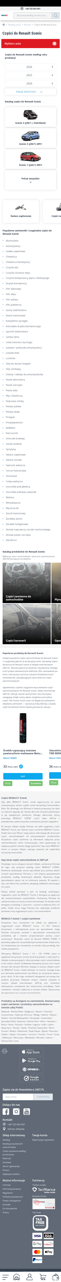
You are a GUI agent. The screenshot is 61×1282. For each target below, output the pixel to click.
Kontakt (6, 1204)
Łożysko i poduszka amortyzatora (24, 347)
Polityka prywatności (13, 1196)
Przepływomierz (14, 422)
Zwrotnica (11, 540)
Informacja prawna (12, 1188)
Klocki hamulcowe (15, 315)
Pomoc (6, 1170)
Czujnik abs (12, 267)
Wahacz (10, 497)
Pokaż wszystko (26, 91)
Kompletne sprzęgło (17, 321)
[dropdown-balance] (56, 1277)
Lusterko (10, 358)
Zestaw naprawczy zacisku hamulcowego (28, 529)
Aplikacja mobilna (11, 1174)
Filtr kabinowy (13, 289)
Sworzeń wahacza (15, 465)
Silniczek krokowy (15, 438)
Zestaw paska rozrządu (18, 535)
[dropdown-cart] (43, 1277)
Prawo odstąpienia (12, 1200)
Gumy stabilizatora (16, 310)
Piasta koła (11, 390)
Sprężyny (11, 449)
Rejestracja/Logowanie (43, 1139)
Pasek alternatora (15, 379)
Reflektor (10, 428)
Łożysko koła (12, 353)
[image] (23, 728)
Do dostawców (10, 1208)
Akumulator (12, 240)
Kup (23, 776)
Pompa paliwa (13, 406)
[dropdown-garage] (16, 1277)
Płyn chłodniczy (14, 395)
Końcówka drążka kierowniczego (23, 326)
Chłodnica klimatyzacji (18, 262)
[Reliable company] (42, 1204)
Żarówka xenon (14, 518)
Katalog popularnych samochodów (13, 1145)
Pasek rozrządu (14, 385)
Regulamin (8, 1192)
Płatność (7, 1158)
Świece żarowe (14, 460)
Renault (27, 24)
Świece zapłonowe (16, 454)
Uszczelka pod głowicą (18, 486)
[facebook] (6, 1111)
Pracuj (6, 1212)
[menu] (5, 1277)
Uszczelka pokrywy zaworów (21, 492)
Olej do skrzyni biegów (18, 363)
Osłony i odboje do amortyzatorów (24, 374)
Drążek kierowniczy (16, 283)
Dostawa (7, 1162)
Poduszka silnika (15, 401)
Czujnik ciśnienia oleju (18, 273)
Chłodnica (11, 256)
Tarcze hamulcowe (16, 470)
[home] (3, 24)
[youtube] (26, 1111)
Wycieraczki (12, 508)
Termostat (11, 476)
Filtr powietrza (13, 304)
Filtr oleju (11, 294)
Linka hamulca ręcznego (19, 342)
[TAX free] (42, 1223)
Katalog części (14, 24)
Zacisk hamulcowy (16, 513)
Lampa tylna (12, 337)
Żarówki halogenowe (17, 524)
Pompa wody (13, 411)
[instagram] (16, 1111)
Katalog (6, 1139)
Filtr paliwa (12, 299)
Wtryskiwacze (13, 502)
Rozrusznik (12, 433)
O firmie (6, 1184)
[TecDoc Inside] (42, 1190)
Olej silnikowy (13, 369)
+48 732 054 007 (16, 1124)
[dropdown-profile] (29, 1277)
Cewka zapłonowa (15, 251)
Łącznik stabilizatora (17, 331)
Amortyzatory (13, 246)
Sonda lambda (14, 444)
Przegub (10, 417)
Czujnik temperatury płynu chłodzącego (27, 278)
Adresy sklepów (15, 1128)
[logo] (7, 15)
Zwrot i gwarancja (11, 1166)
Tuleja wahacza (14, 481)
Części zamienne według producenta (14, 1153)
